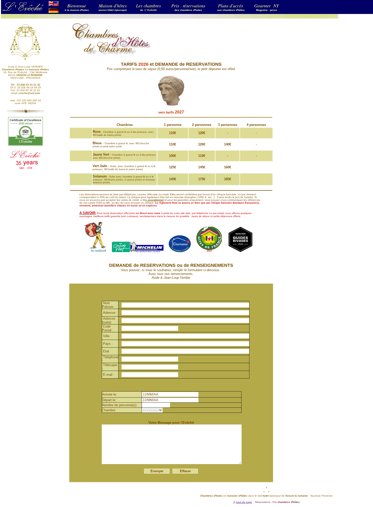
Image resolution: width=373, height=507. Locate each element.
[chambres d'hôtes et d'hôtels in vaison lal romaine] (25, 60)
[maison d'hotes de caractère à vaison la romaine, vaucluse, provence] (53, 11)
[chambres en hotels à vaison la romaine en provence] (53, 5)
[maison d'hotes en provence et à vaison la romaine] (216, 9)
